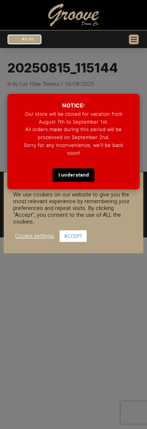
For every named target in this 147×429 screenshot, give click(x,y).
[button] (24, 39)
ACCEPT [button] (73, 236)
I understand (73, 174)
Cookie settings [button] (34, 236)
